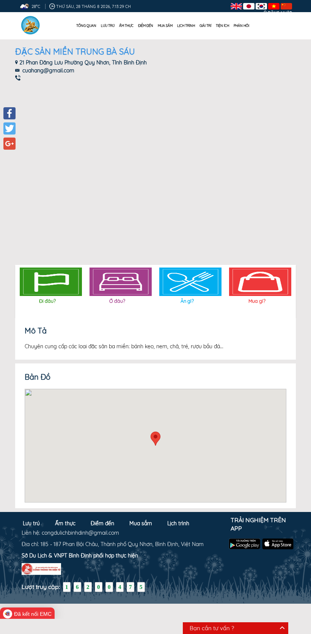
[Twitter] (9, 128)
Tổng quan (86, 25)
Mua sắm (165, 25)
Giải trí (205, 25)
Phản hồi (241, 25)
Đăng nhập (280, 13)
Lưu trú (108, 25)
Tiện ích (222, 25)
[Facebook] (9, 113)
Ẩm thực (126, 25)
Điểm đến (145, 25)
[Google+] (9, 143)
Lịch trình (186, 25)
